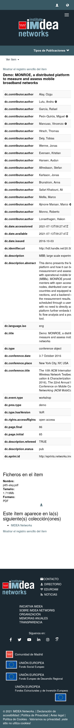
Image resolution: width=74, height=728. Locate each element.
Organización (30, 614)
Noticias (48, 594)
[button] (67, 5)
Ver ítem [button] (11, 59)
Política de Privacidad (34, 715)
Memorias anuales (33, 618)
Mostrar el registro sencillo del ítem (25, 69)
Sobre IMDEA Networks (37, 610)
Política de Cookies (15, 719)
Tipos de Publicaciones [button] (49, 50)
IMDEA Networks (21, 525)
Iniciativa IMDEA (31, 606)
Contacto (49, 579)
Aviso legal (57, 715)
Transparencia (30, 622)
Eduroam (49, 589)
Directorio (50, 584)
